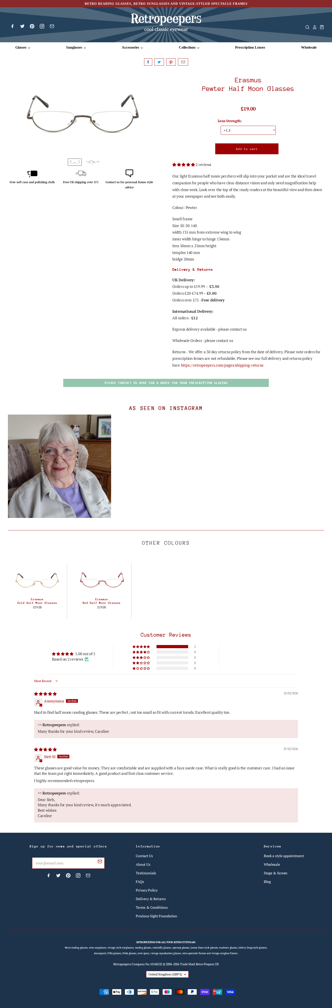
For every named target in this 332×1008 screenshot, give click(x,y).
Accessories (131, 47)
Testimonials (146, 872)
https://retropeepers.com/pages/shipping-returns (222, 365)
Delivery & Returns (151, 898)
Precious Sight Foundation (156, 915)
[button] (184, 164)
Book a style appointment (284, 855)
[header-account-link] (313, 27)
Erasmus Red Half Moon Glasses (102, 601)
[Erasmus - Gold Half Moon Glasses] (37, 580)
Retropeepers (122, 964)
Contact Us (144, 855)
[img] (45, 693)
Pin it (171, 62)
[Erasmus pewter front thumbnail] (75, 162)
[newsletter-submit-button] (99, 862)
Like (148, 62)
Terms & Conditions (152, 907)
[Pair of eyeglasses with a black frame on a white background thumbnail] (93, 162)
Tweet (159, 62)
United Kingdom (165, 974)
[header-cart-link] (320, 27)
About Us (143, 864)
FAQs (140, 881)
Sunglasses (74, 47)
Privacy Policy (146, 890)
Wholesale (309, 47)
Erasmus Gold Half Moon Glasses (37, 601)
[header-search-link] (306, 27)
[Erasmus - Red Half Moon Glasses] (101, 580)
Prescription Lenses (250, 47)
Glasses (21, 47)
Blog (267, 881)
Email (183, 62)
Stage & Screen (276, 872)
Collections (187, 47)
